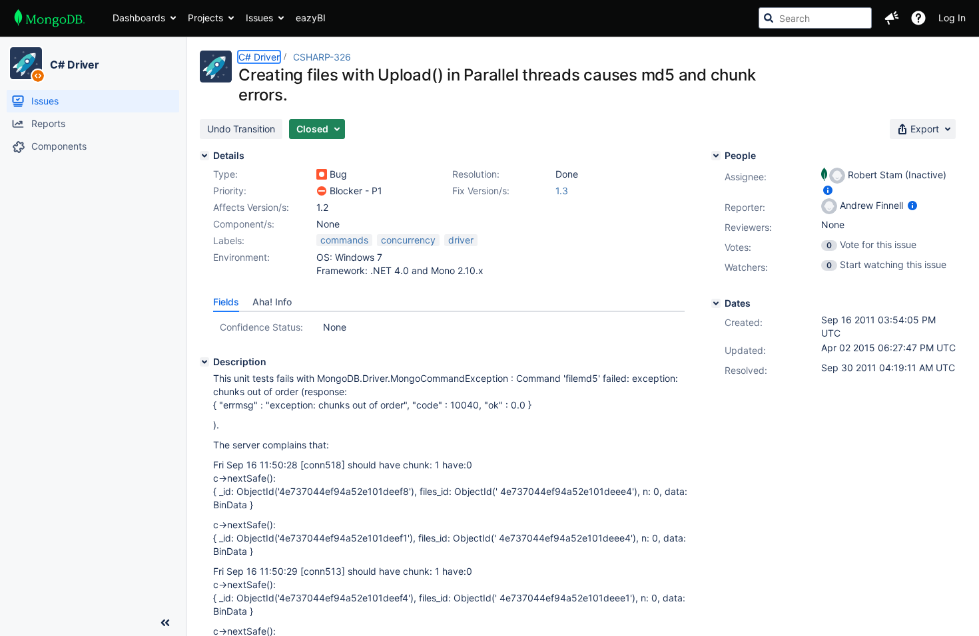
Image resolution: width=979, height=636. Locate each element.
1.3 (561, 190)
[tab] (226, 302)
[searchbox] (815, 18)
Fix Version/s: (480, 190)
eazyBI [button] (311, 17)
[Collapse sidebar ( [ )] (165, 623)
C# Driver (74, 64)
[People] (716, 155)
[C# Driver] (26, 63)
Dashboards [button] (139, 17)
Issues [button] (259, 17)
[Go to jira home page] (50, 18)
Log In (952, 17)
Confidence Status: (261, 327)
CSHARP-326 (322, 57)
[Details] (204, 155)
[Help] (918, 18)
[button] (891, 18)
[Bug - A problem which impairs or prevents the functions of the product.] (321, 174)
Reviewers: (748, 227)
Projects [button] (205, 17)
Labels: (228, 240)
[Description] (204, 362)
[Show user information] (827, 190)
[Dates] (716, 303)
